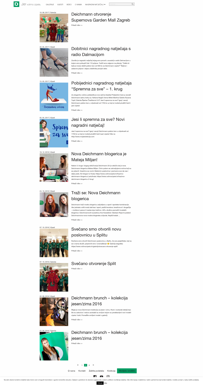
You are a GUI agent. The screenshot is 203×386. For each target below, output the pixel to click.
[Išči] (132, 4)
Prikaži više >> (76, 25)
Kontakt (82, 371)
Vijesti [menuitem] (60, 4)
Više (105, 383)
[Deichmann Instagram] (108, 376)
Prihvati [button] (100, 383)
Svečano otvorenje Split (93, 263)
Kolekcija (111, 371)
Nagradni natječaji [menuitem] (94, 4)
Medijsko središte (127, 371)
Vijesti (52, 47)
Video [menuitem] (69, 4)
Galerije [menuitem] (50, 4)
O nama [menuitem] (78, 4)
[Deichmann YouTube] (101, 376)
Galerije (53, 12)
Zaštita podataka (96, 371)
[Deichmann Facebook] (95, 376)
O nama (71, 371)
